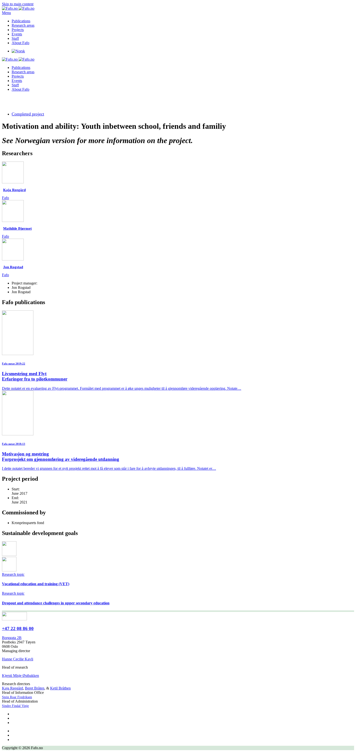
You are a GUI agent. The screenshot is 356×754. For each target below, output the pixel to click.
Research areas (23, 25)
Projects (18, 30)
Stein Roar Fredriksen (17, 697)
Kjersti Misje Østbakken (20, 675)
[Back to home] (18, 8)
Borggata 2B (12, 638)
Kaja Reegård (12, 688)
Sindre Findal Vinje (15, 706)
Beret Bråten (34, 688)
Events (17, 34)
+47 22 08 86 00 (18, 628)
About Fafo (20, 43)
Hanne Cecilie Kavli (17, 659)
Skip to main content (17, 4)
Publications (21, 21)
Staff (15, 38)
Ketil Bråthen (60, 688)
